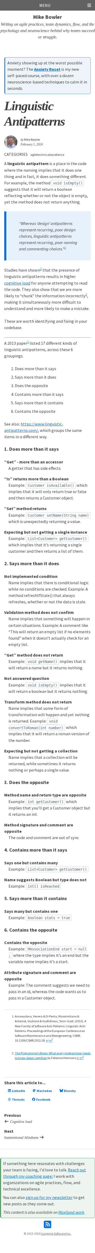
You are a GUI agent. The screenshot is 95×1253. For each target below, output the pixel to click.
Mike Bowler (47, 17)
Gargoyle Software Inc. (56, 1234)
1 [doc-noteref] (65, 248)
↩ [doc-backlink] (47, 1040)
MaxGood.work (71, 1212)
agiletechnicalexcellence (47, 155)
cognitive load (17, 283)
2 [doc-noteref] (41, 269)
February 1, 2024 (32, 144)
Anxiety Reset (47, 69)
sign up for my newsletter (49, 1197)
